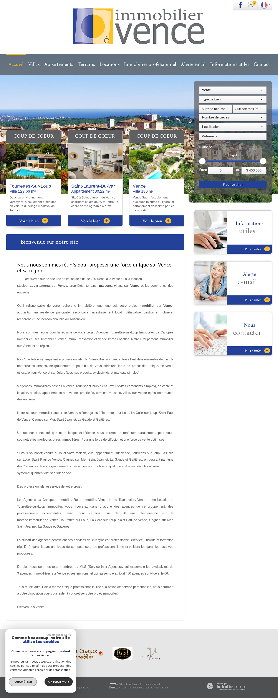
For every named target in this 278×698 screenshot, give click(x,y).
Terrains (86, 64)
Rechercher (233, 184)
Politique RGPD (81, 687)
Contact (262, 64)
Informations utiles (229, 64)
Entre (203, 170)
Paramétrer (23, 682)
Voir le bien (32, 221)
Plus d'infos (256, 249)
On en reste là (56, 635)
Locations (109, 64)
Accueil (15, 64)
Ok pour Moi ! (58, 682)
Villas (34, 64)
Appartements (58, 64)
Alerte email (193, 64)
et (237, 170)
